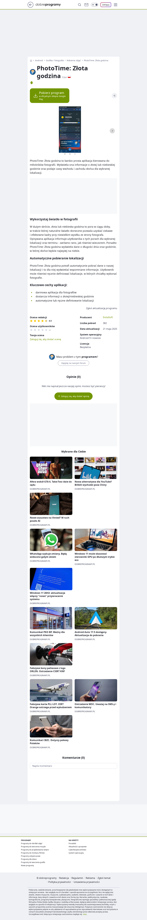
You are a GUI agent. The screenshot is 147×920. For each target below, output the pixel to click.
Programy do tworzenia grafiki (33, 862)
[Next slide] (112, 130)
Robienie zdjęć (74, 60)
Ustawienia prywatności (87, 882)
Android (39, 60)
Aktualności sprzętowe (78, 846)
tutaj (84, 914)
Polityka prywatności (59, 882)
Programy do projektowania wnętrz (35, 850)
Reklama (90, 878)
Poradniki (72, 843)
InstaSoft (108, 317)
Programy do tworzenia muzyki (33, 846)
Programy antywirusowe (30, 856)
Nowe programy (27, 865)
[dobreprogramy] (50, 4)
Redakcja (64, 878)
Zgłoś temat (104, 878)
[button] (115, 4)
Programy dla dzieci (29, 859)
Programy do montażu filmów (33, 853)
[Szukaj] (79, 4)
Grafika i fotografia (55, 60)
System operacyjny (76, 853)
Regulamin (77, 878)
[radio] (31, 320)
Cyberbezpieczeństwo (77, 850)
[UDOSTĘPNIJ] (114, 95)
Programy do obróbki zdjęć (31, 843)
